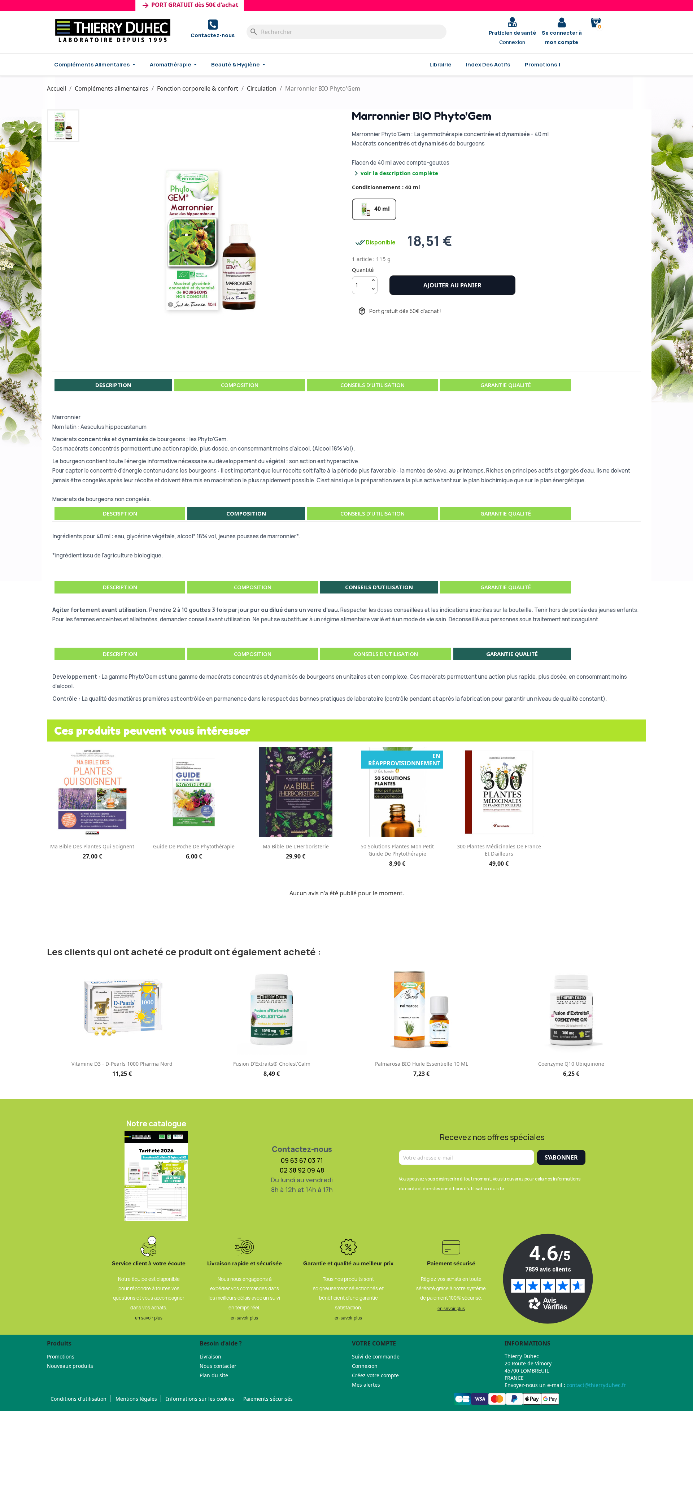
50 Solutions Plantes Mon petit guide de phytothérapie (397, 850)
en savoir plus (148, 1317)
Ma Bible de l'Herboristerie (296, 846)
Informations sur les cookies (200, 1398)
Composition (239, 384)
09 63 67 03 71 (302, 1160)
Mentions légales (136, 1398)
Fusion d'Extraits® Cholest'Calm (271, 1063)
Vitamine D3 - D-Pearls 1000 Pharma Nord (122, 1063)
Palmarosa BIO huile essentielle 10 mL (421, 1063)
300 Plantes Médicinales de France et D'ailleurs (499, 850)
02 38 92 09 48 (302, 1170)
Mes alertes (366, 1384)
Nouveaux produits (70, 1365)
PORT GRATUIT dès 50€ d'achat (165, 5)
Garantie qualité (505, 384)
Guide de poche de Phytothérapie (194, 846)
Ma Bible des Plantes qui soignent (92, 846)
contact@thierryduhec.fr (596, 1385)
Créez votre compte (375, 1375)
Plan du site (214, 1375)
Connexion (365, 1365)
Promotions (60, 1356)
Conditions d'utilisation (78, 1398)
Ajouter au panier (452, 285)
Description (113, 384)
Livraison (210, 1356)
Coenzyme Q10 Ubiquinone (571, 1063)
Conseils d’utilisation (372, 384)
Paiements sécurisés (268, 1398)
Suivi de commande (376, 1356)
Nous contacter (218, 1365)
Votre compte (374, 1343)
